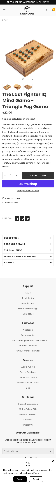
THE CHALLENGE (13, 250)
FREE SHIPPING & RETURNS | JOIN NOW (28, 2)
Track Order (28, 298)
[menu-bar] (6, 10)
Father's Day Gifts (28, 414)
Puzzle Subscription (28, 403)
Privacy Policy (32, 473)
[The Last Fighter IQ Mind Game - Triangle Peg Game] (28, 54)
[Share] (17, 218)
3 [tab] (32, 79)
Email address (11, 451)
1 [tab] (23, 79)
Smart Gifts (28, 424)
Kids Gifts (28, 419)
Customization (28, 335)
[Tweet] (22, 218)
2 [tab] (28, 79)
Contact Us (28, 313)
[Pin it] (27, 218)
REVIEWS (9, 262)
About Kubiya (28, 366)
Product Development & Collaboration (28, 340)
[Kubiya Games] (27, 10)
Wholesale (28, 329)
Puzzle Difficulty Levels (28, 382)
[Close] (53, 460)
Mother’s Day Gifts (28, 409)
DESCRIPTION (11, 238)
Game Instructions (28, 377)
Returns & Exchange (28, 308)
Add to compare (12, 198)
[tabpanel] (28, 54)
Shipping (6, 118)
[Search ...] (45, 10)
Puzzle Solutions (28, 372)
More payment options (28, 190)
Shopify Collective (28, 345)
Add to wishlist (11, 202)
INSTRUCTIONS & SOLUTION (20, 256)
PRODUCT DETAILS (14, 244)
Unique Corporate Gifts (28, 350)
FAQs (28, 292)
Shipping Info (28, 303)
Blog (28, 387)
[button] (4, 175)
